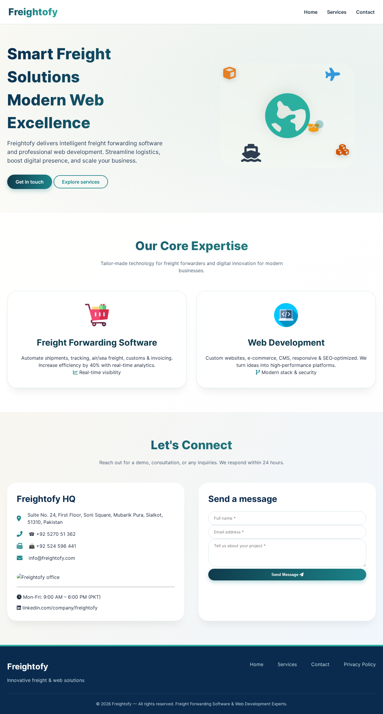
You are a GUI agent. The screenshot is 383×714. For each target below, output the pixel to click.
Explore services (81, 182)
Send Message (285, 574)
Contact (365, 12)
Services (336, 12)
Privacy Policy (360, 664)
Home (310, 12)
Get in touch (30, 182)
